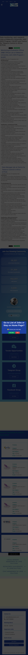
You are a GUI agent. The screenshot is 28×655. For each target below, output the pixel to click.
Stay (17, 332)
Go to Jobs (12, 332)
